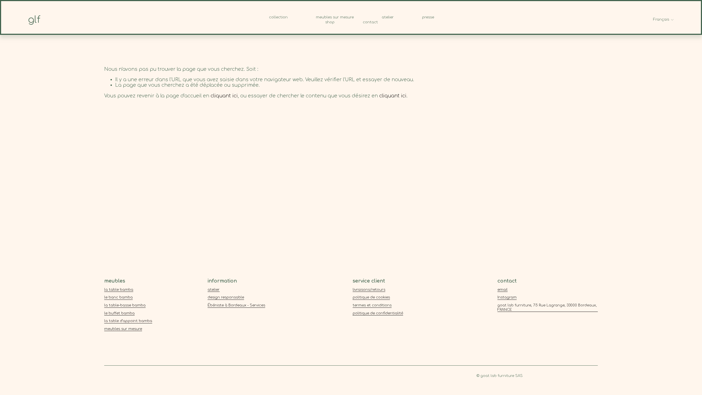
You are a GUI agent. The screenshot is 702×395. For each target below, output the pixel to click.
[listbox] (663, 19)
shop (330, 22)
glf (34, 20)
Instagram (507, 297)
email (502, 290)
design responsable (226, 297)
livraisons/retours (369, 290)
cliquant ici (224, 95)
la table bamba (118, 290)
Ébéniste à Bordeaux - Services (236, 305)
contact (370, 22)
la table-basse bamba (125, 305)
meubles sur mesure (335, 17)
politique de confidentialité (378, 313)
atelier (388, 17)
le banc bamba (118, 297)
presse (428, 17)
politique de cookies (371, 297)
